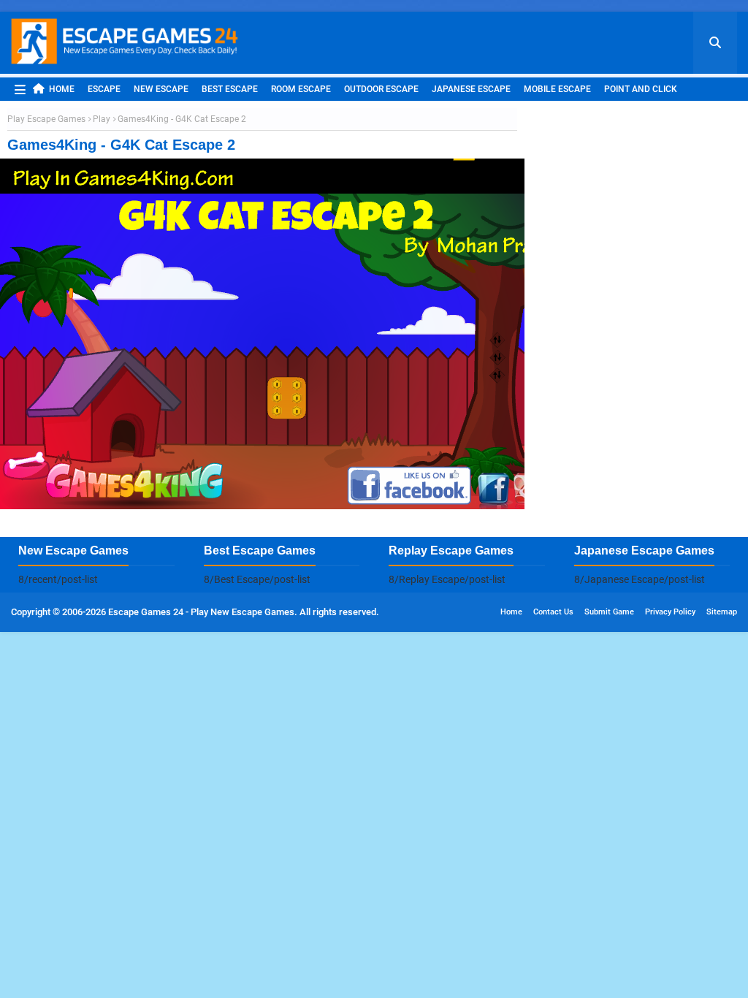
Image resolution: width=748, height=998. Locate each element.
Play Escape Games (46, 119)
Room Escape (301, 89)
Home (62, 89)
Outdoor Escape (381, 89)
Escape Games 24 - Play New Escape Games (201, 611)
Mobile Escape (557, 89)
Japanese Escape (471, 89)
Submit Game (609, 612)
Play (101, 119)
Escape (104, 89)
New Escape (161, 89)
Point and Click (640, 89)
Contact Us (553, 612)
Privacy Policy (670, 612)
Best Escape (230, 89)
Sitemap (721, 612)
